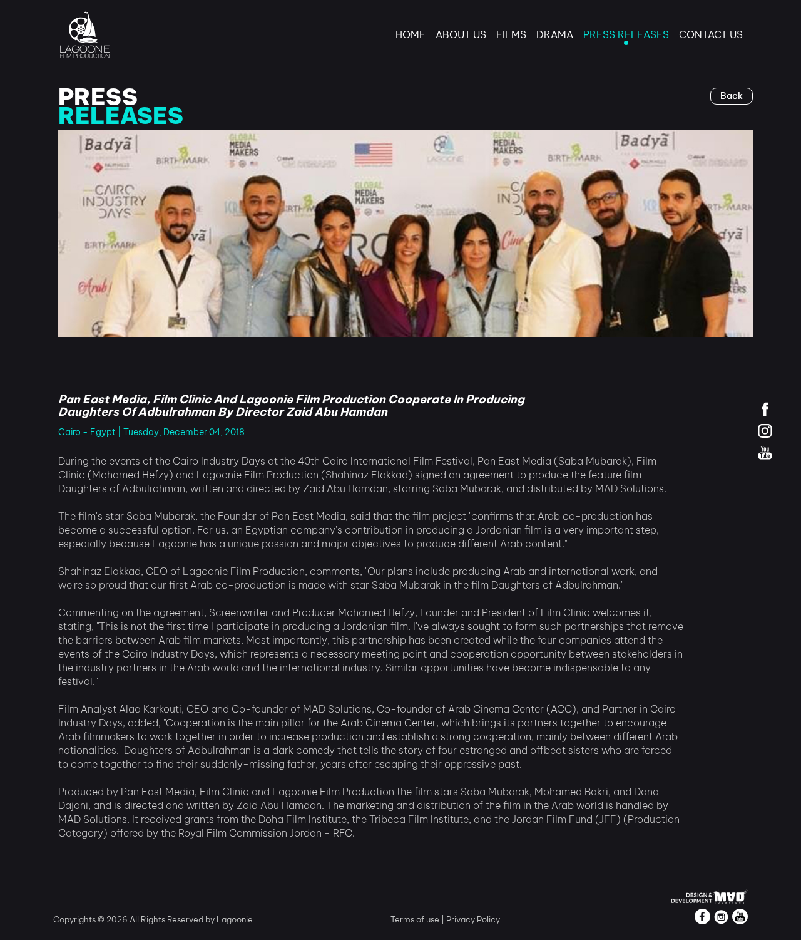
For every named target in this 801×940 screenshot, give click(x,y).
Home (410, 34)
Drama (554, 34)
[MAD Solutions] (709, 895)
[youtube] (765, 452)
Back (731, 95)
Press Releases (626, 34)
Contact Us (711, 34)
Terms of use (415, 919)
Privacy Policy (473, 919)
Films (511, 34)
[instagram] (765, 430)
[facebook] (765, 408)
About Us (461, 34)
